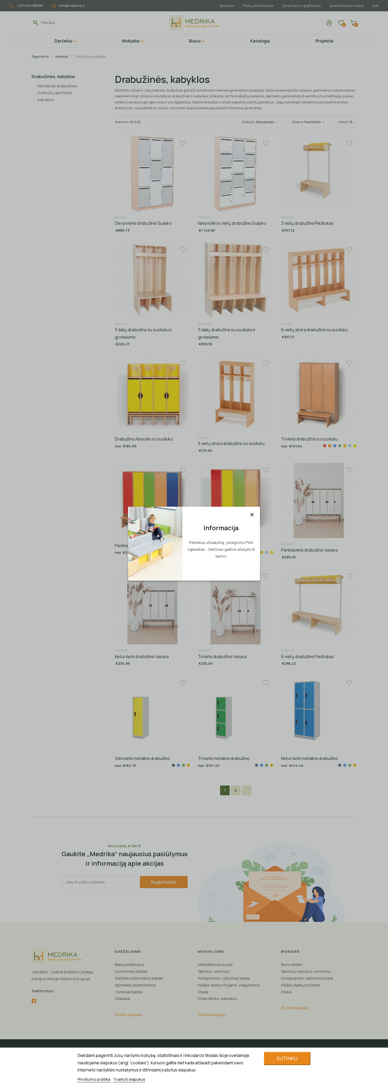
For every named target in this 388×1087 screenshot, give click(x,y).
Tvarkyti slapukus (129, 1079)
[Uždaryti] (252, 514)
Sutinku (287, 1058)
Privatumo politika (94, 1079)
